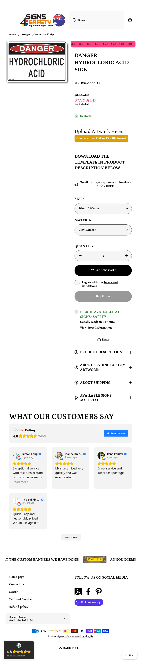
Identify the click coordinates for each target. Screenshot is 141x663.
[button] (103, 339)
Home (12, 34)
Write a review (116, 433)
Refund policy (18, 607)
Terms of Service (20, 599)
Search (13, 591)
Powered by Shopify (82, 636)
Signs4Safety (64, 636)
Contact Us (16, 584)
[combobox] (96, 20)
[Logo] (42, 20)
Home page (16, 577)
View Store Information (96, 327)
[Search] (72, 20)
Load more (70, 537)
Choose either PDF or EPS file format (101, 138)
